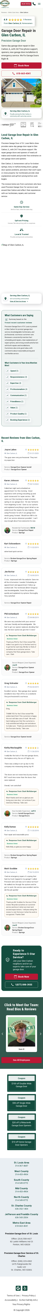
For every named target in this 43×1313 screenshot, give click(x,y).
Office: (21, 1239)
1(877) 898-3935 (23, 984)
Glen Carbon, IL (12, 453)
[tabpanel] (21, 1033)
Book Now (23, 65)
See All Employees (21, 1060)
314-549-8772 (21, 1183)
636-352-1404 (21, 1209)
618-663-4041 (23, 73)
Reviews (4, 12)
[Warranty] (26, 124)
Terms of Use (13, 1295)
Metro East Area (13, 12)
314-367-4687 (21, 1166)
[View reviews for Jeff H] (7, 813)
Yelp (24, 1288)
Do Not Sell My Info (28, 1300)
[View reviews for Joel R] (7, 668)
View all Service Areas (18, 301)
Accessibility (11, 1300)
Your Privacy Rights (21, 1304)
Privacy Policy (28, 1295)
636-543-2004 (21, 1217)
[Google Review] (35, 124)
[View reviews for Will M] (7, 530)
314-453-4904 (21, 1174)
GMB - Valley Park (18, 1288)
